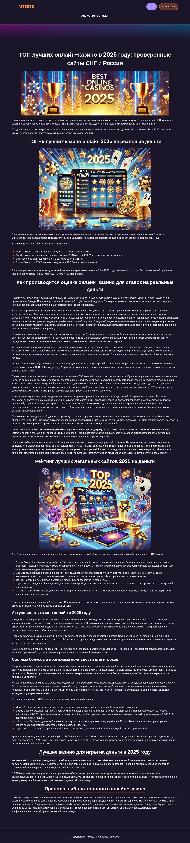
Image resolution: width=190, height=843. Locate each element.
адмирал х (88, 234)
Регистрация (169, 6)
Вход (151, 6)
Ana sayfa (88, 15)
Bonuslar (103, 15)
